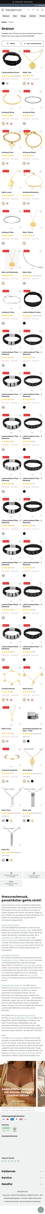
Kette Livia (27, 72)
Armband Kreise (8, 689)
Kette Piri (5, 850)
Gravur (11, 22)
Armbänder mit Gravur (10, 955)
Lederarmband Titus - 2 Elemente (11, 353)
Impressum (6, 1195)
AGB (41, 1195)
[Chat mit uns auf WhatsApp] (41, 1210)
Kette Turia (6, 810)
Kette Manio (28, 770)
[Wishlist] (33, 10)
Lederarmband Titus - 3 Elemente (11, 395)
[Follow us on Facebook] (6, 1161)
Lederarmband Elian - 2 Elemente (11, 521)
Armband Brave (8, 112)
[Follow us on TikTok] (15, 1161)
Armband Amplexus (10, 770)
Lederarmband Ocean (10, 72)
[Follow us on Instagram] (3, 1161)
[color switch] (3, 83)
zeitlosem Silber (25, 938)
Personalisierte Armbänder (12, 985)
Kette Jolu (27, 810)
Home (4, 22)
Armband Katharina (31, 192)
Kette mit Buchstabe (10, 272)
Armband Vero (7, 152)
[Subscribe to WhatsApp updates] (12, 1161)
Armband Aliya (29, 112)
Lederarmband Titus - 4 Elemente (11, 437)
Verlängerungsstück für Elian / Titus (32, 730)
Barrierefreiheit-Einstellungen (30, 1201)
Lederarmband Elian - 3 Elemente (11, 564)
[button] (2, 10)
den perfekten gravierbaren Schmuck (20, 1053)
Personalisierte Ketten (10, 925)
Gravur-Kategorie (16, 1038)
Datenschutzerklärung (19, 1195)
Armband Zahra (8, 312)
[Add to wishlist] (20, 52)
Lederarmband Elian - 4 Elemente (11, 606)
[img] (28, 75)
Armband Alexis (29, 152)
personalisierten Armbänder (18, 988)
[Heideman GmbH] (13, 10)
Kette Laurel (7, 192)
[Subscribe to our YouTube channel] (18, 1161)
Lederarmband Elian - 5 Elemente (11, 648)
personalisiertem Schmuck (24, 1015)
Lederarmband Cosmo (32, 312)
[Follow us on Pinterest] (9, 1161)
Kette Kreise (28, 689)
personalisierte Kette (23, 930)
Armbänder (29, 960)
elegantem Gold (8, 938)
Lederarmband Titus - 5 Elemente (11, 479)
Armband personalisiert (33, 965)
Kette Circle (6, 729)
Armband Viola (8, 232)
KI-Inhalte (24, 1198)
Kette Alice (27, 272)
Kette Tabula (28, 232)
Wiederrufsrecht (33, 1195)
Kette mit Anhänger (16, 945)
